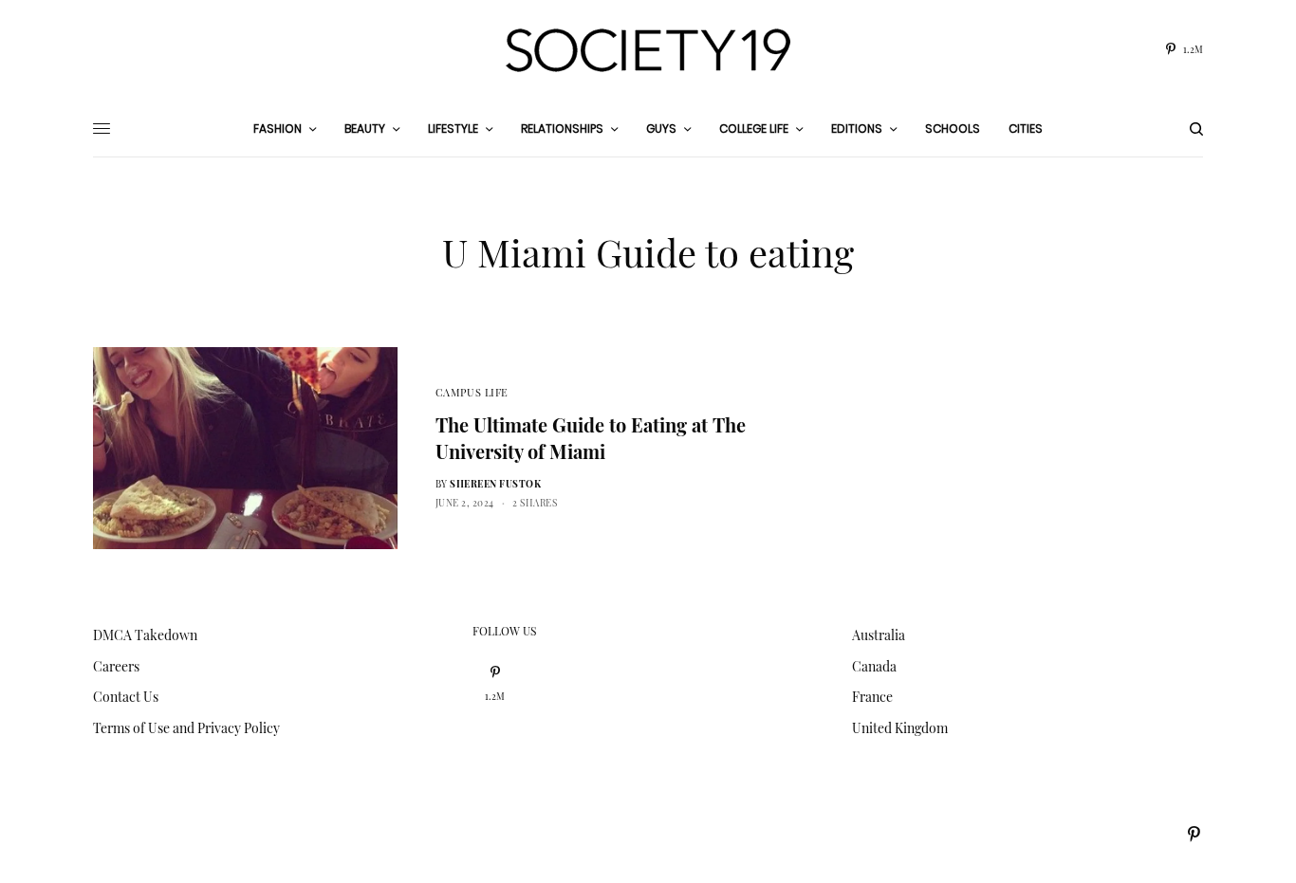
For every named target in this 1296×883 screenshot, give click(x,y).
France (872, 697)
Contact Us (125, 697)
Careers (116, 666)
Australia (878, 635)
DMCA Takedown (145, 635)
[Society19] (648, 50)
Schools (952, 128)
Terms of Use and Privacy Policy (186, 728)
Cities (1026, 128)
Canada (874, 666)
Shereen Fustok (495, 483)
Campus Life (472, 392)
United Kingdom (900, 728)
